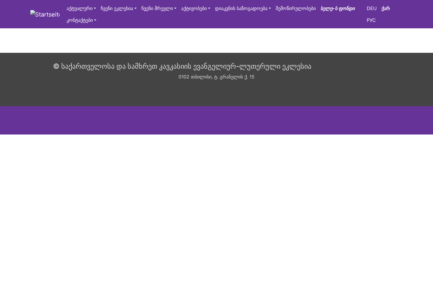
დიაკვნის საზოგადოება (241, 8)
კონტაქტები (80, 20)
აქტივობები (194, 8)
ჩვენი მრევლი (157, 8)
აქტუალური (79, 8)
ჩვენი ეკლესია (117, 8)
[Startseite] (45, 14)
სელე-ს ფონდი (337, 8)
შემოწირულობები (296, 8)
